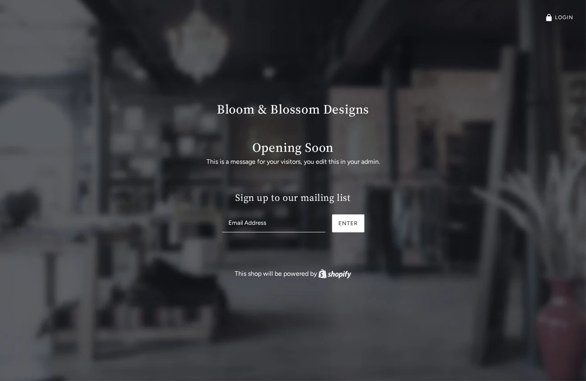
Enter (348, 223)
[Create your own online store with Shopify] (335, 273)
